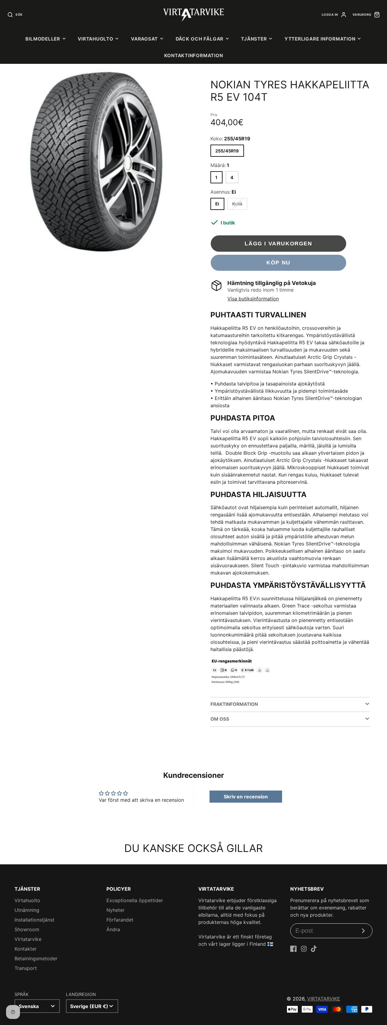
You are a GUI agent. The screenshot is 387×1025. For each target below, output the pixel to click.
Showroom (27, 929)
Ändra (113, 929)
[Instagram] (304, 948)
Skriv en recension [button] (246, 797)
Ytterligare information (320, 39)
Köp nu (278, 262)
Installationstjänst (34, 920)
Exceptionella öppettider (134, 900)
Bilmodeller (42, 39)
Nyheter (115, 910)
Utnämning (27, 910)
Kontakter (26, 949)
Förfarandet (119, 920)
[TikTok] (314, 948)
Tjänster (254, 39)
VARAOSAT (144, 39)
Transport (26, 968)
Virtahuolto (95, 39)
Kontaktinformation (193, 55)
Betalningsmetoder (36, 958)
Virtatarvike (28, 939)
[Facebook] (293, 948)
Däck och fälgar (200, 39)
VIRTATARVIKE (323, 999)
